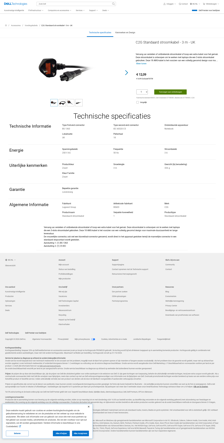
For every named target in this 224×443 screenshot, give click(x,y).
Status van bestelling (67, 269)
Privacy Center (171, 306)
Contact (168, 269)
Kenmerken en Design (125, 32)
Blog (167, 292)
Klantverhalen (64, 324)
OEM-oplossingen (119, 296)
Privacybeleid (63, 339)
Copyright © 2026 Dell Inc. (15, 339)
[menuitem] (36, 11)
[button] (170, 4)
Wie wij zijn (63, 292)
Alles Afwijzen (61, 433)
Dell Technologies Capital (68, 301)
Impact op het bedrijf (67, 320)
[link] (183, 4)
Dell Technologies (12, 333)
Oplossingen (10, 301)
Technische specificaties (100, 32)
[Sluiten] (89, 407)
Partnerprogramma (120, 301)
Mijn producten (65, 279)
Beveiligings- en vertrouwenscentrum (180, 310)
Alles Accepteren (80, 433)
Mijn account (64, 265)
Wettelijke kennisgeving (174, 301)
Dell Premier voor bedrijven (209, 10)
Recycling (62, 315)
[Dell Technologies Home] (15, 4)
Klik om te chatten (201, 387)
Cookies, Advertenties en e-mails (114, 339)
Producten (9, 296)
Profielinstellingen (66, 274)
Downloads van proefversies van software (182, 315)
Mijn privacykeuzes (82, 339)
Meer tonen (141, 63)
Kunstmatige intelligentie (15, 292)
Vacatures (63, 296)
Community (170, 265)
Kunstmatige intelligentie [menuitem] (14, 10)
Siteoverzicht (10, 265)
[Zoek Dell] (114, 4)
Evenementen (170, 296)
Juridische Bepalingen (142, 339)
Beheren (17, 433)
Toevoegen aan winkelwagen (170, 92)
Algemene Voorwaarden (42, 339)
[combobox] (76, 4)
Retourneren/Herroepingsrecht (124, 274)
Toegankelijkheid (163, 339)
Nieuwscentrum (65, 310)
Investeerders (64, 306)
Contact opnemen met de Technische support (130, 269)
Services (8, 306)
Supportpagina (118, 265)
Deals (7, 310)
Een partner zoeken (119, 292)
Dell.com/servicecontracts (50, 366)
